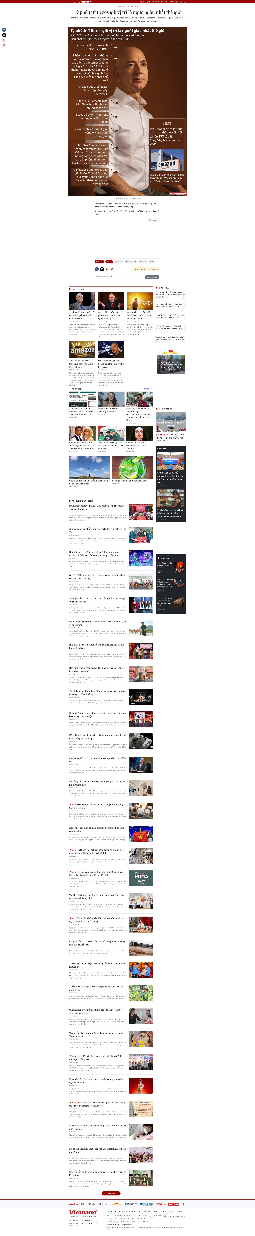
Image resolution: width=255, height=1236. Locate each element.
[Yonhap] (131, 1204)
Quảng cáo (172, 1211)
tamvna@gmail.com (152, 1219)
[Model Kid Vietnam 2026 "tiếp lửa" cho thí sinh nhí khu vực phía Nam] (141, 1155)
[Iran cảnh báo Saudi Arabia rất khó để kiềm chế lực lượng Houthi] (179, 602)
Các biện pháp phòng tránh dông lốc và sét (170, 436)
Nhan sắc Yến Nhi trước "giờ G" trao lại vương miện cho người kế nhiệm (96, 1081)
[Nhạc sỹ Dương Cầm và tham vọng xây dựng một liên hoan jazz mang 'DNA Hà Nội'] (141, 719)
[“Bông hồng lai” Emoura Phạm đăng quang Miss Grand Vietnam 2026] (141, 1039)
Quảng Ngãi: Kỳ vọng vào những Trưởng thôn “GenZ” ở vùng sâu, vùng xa (96, 1011)
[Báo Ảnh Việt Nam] (173, 1204)
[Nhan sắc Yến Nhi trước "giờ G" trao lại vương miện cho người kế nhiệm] (141, 1086)
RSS (133, 1211)
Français (154, 2)
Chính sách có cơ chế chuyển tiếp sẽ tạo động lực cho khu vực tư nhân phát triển (170, 477)
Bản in (4, 40)
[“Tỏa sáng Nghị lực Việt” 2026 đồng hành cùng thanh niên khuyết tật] (141, 970)
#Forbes (109, 262)
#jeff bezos (99, 262)
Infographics (165, 409)
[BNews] (82, 1204)
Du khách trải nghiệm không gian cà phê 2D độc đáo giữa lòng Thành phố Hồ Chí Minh (96, 851)
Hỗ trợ (139, 1211)
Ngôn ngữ (147, 1211)
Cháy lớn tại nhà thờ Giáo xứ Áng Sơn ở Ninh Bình (164, 565)
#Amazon (119, 262)
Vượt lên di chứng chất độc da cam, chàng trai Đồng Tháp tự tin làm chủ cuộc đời (97, 896)
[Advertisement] (127, 239)
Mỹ (153, 262)
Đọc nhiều (164, 288)
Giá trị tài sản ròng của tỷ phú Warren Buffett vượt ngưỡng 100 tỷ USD (110, 315)
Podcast (165, 558)
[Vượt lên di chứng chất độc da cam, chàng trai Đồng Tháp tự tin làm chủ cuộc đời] (141, 901)
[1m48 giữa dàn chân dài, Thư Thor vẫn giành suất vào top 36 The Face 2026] (141, 605)
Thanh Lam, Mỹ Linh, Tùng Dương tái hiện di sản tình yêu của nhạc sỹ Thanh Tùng (97, 692)
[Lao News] (100, 1204)
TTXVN (155, 1211)
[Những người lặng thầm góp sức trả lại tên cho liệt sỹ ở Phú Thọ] (141, 535)
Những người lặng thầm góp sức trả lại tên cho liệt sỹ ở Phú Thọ (98, 530)
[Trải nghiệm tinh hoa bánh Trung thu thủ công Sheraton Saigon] (141, 811)
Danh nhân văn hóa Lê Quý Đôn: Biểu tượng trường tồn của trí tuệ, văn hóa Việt (97, 1104)
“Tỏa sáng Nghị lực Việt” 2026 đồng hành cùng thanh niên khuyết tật (97, 965)
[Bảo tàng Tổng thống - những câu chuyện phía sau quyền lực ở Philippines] (141, 788)
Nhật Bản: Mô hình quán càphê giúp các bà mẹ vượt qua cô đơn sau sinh (97, 1127)
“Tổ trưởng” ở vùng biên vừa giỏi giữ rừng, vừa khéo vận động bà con (96, 988)
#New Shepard (131, 262)
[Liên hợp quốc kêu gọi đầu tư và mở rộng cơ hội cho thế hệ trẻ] (141, 765)
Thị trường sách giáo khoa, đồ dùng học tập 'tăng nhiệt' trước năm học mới (170, 513)
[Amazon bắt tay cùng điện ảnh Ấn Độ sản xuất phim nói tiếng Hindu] (140, 301)
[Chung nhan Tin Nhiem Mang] (175, 1216)
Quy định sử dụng (124, 1211)
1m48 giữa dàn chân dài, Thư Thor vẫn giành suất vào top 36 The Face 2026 (97, 600)
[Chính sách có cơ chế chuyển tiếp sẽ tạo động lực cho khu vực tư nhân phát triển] (170, 461)
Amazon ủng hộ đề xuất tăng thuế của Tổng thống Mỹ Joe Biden (81, 363)
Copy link (4, 45)
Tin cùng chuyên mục (82, 501)
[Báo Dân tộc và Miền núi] (71, 1204)
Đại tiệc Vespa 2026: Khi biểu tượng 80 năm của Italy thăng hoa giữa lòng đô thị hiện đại (96, 873)
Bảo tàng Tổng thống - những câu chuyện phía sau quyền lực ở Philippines (97, 783)
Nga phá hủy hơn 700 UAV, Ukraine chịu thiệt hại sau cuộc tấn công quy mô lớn (165, 583)
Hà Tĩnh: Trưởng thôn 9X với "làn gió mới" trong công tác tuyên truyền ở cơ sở (97, 669)
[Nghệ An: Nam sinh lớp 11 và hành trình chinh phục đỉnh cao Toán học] (141, 834)
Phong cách (132, 6)
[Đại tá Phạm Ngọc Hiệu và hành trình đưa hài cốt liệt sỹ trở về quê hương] (141, 628)
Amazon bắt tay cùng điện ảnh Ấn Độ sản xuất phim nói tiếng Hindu (139, 315)
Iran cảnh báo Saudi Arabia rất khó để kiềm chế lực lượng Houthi (164, 602)
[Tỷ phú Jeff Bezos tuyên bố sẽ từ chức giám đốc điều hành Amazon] (82, 301)
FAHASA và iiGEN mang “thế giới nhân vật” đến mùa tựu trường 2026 (96, 1058)
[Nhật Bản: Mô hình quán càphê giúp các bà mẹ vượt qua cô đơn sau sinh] (141, 1132)
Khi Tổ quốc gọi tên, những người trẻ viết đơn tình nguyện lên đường (97, 1173)
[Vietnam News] (147, 1204)
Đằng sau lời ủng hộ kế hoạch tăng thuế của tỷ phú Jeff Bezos (111, 363)
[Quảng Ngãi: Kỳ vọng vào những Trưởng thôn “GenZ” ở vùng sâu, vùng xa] (141, 1016)
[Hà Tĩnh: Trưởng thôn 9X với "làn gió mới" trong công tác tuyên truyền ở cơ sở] (141, 674)
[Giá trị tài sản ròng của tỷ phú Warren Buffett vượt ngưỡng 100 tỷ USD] (111, 301)
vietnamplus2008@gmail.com (121, 1225)
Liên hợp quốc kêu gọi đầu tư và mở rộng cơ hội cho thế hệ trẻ (97, 760)
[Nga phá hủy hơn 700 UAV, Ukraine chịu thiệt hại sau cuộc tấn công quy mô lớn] (179, 583)
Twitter (4, 35)
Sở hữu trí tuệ (111, 1211)
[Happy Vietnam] (116, 1204)
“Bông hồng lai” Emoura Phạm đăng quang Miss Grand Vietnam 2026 (96, 1034)
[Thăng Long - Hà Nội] (176, 2)
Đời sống (121, 6)
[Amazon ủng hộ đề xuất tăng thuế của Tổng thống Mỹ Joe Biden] (82, 349)
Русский (171, 1)
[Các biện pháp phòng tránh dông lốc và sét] (171, 422)
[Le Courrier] (161, 1204)
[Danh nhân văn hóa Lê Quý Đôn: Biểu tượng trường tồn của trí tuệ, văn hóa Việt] (141, 1109)
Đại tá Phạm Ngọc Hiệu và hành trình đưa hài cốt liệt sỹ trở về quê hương (98, 623)
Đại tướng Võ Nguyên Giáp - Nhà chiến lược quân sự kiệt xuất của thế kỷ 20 (96, 507)
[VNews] (183, 1204)
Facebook (4, 30)
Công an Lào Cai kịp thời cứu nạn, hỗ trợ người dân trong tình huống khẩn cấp (97, 943)
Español (160, 2)
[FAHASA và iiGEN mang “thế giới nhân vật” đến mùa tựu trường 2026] (141, 1062)
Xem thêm (111, 1193)
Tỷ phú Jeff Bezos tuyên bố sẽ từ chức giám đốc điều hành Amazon (81, 315)
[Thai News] (106, 1204)
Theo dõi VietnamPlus (141, 269)
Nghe (163, 572)
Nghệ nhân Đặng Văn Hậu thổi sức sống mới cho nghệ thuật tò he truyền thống (96, 920)
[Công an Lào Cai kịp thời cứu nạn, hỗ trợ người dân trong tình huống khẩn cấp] (141, 948)
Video (163, 449)
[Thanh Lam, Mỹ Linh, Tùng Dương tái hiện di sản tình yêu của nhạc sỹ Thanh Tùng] (141, 697)
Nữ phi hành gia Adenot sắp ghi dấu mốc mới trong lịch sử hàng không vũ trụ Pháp (97, 737)
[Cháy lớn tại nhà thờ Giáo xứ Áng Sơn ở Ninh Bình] (179, 567)
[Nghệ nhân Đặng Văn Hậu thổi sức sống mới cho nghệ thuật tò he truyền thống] (141, 925)
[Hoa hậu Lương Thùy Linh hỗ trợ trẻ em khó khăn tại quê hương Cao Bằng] (141, 651)
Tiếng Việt (141, 2)
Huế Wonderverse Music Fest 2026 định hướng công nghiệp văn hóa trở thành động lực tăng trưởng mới (94, 553)
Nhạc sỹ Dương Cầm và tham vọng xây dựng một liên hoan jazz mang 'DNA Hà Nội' (97, 714)
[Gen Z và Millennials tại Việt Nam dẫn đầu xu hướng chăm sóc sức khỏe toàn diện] (141, 581)
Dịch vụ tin (162, 1211)
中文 (166, 2)
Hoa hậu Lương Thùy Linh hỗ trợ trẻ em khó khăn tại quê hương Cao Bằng (96, 646)
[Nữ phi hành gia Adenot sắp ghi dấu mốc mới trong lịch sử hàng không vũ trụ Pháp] (141, 741)
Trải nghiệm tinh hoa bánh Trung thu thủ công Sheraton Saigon (96, 806)
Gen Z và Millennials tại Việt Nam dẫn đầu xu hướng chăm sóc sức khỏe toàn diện (97, 577)
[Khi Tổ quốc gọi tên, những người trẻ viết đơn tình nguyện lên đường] (141, 1178)
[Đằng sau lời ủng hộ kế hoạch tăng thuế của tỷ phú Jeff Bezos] (111, 349)
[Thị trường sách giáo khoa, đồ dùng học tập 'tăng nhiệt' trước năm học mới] (170, 498)
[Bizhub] (91, 1204)
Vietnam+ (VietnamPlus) (85, 1)
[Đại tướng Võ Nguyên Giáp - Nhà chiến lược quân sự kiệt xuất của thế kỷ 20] (141, 512)
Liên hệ (180, 1211)
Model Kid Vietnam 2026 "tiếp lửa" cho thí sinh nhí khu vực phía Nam (97, 1150)
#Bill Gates (142, 262)
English (148, 2)
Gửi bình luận (152, 277)
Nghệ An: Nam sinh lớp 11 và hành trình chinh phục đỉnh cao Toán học (96, 829)
